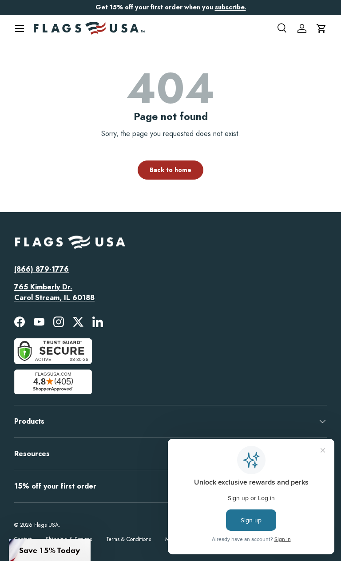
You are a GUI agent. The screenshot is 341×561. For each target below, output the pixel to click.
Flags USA (46, 525)
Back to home (170, 169)
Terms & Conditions (128, 539)
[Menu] (19, 28)
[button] (321, 28)
